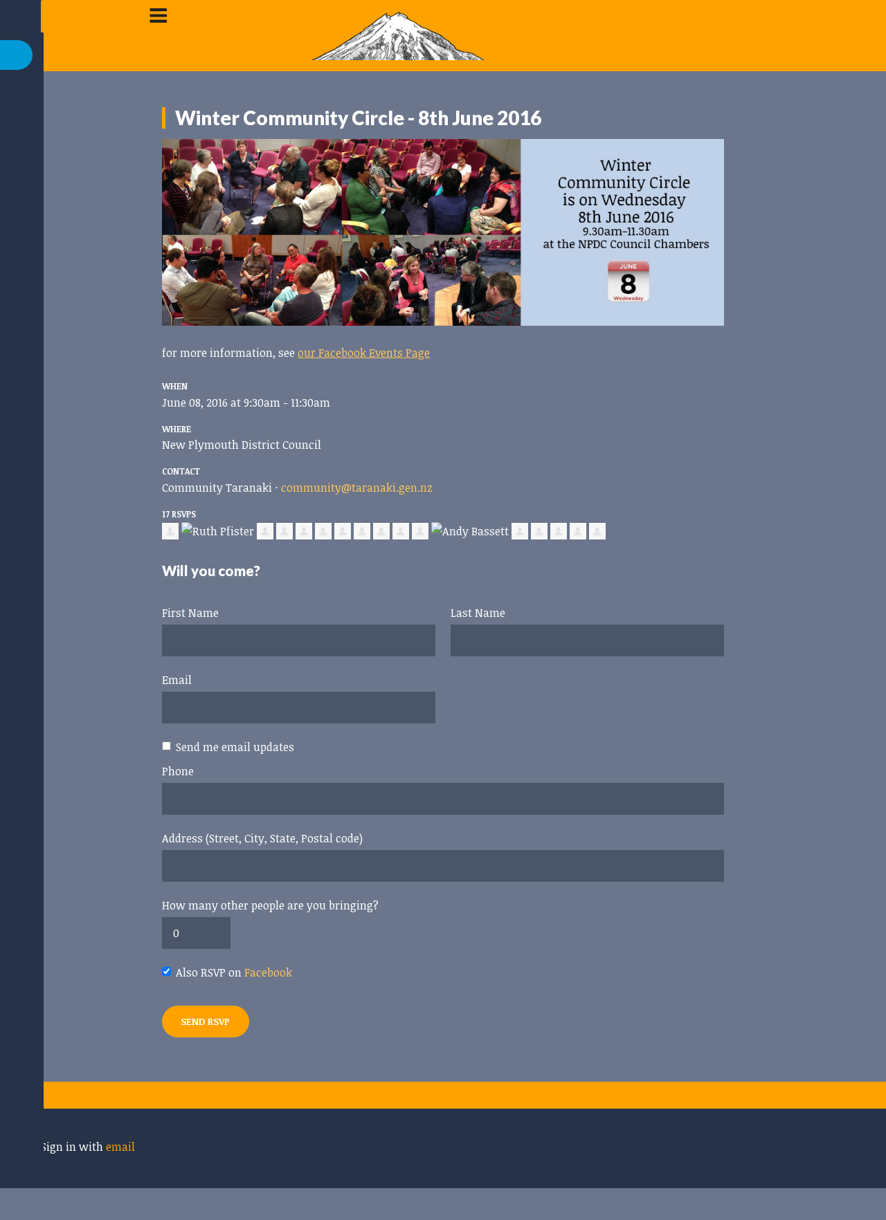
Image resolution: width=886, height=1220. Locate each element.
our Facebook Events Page (364, 352)
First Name (190, 612)
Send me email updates (235, 747)
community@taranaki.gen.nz (357, 487)
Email (177, 679)
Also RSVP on (234, 972)
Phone (178, 771)
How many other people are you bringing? (270, 905)
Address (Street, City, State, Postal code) (262, 838)
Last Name (478, 612)
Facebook (268, 972)
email (120, 1146)
